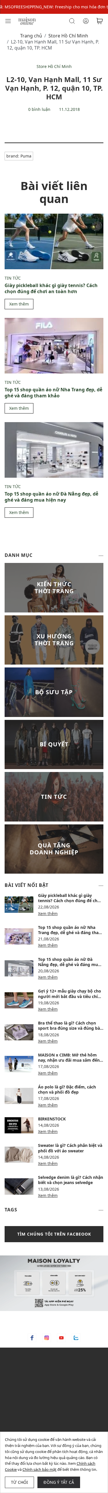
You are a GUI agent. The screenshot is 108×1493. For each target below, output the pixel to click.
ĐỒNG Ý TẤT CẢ (58, 1482)
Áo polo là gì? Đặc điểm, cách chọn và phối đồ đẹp (67, 1089)
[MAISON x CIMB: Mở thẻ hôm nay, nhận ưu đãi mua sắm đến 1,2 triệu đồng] (19, 1064)
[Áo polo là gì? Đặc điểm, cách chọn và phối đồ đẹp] (19, 1096)
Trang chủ (31, 36)
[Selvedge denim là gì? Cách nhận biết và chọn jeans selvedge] (19, 1186)
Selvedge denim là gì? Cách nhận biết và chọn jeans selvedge (70, 1180)
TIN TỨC (13, 278)
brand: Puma (18, 156)
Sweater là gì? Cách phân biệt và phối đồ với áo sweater (70, 1148)
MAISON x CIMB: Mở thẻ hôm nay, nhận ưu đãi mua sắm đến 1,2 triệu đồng (69, 1060)
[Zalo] (76, 1337)
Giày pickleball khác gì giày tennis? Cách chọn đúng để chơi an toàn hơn (51, 288)
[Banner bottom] (54, 1283)
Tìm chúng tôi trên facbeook (54, 1234)
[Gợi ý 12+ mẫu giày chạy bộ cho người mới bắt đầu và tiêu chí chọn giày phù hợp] (19, 1000)
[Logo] (27, 20)
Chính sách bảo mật (39, 1469)
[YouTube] (61, 1337)
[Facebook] (32, 1337)
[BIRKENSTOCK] (19, 1125)
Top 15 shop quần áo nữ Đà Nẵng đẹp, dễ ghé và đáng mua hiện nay (51, 497)
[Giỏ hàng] (99, 21)
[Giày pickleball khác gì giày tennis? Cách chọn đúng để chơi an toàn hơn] (54, 241)
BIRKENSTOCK (52, 1119)
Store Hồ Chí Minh (68, 36)
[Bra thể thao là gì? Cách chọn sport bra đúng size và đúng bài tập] (19, 1032)
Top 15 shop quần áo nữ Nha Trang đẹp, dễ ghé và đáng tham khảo (53, 392)
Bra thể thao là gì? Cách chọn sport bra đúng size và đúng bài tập (69, 1028)
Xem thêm (19, 304)
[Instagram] (46, 1337)
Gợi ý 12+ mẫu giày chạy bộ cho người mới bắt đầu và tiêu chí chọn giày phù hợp (69, 996)
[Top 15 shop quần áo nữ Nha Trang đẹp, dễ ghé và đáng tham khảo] (54, 345)
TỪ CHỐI (19, 1482)
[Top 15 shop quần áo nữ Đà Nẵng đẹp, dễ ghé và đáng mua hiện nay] (54, 450)
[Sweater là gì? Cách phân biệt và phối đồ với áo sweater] (19, 1155)
